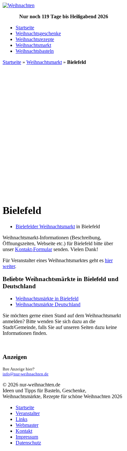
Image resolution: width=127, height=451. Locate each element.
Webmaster (27, 425)
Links (21, 419)
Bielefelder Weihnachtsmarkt (45, 226)
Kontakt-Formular (33, 249)
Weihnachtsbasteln (35, 51)
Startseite (25, 27)
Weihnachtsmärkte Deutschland (48, 304)
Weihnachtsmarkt (33, 45)
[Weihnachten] (19, 5)
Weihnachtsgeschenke (38, 33)
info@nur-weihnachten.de (26, 374)
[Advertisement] (63, 134)
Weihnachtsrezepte (35, 39)
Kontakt (24, 431)
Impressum (27, 437)
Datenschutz (28, 442)
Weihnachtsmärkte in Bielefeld (47, 298)
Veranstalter (28, 413)
